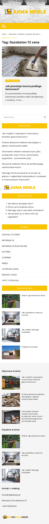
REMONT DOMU (9, 274)
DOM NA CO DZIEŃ (11, 234)
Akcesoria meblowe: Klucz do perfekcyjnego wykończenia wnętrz (22, 165)
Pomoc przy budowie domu (21, 207)
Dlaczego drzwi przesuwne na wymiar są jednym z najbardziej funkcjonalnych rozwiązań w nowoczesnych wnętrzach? (24, 176)
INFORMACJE (8, 240)
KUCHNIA (6, 251)
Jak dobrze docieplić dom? (20, 203)
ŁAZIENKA (6, 257)
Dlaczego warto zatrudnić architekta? (26, 210)
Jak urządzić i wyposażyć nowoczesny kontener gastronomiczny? (20, 135)
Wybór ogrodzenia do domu (33, 295)
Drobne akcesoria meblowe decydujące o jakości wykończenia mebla (21, 144)
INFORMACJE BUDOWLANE (14, 246)
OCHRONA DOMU (10, 269)
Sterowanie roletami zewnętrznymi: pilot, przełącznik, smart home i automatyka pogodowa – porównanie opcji (21, 155)
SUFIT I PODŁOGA (10, 280)
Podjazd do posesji (29, 347)
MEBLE (5, 263)
